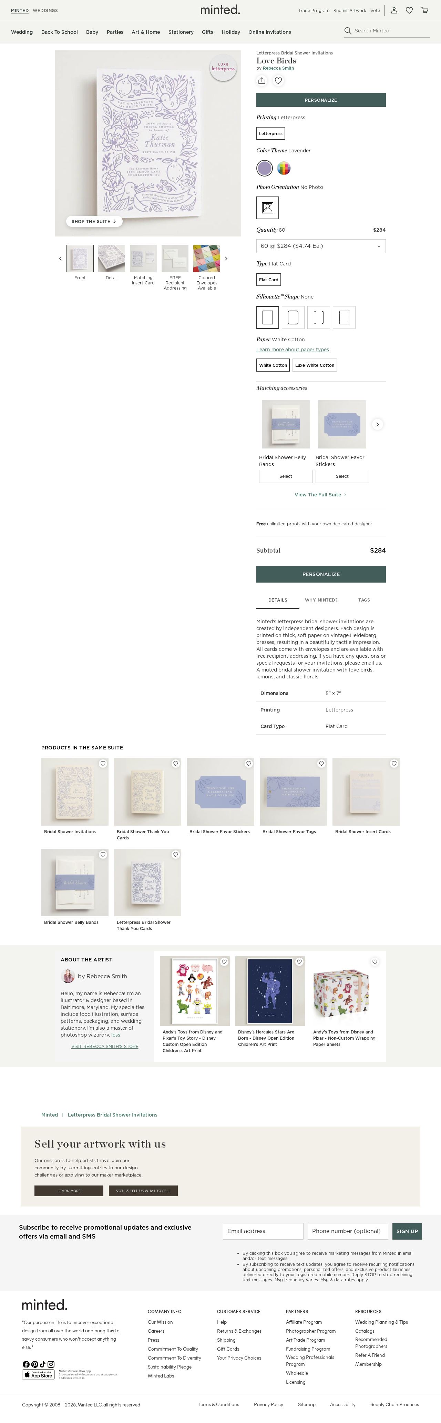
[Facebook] (26, 1364)
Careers (156, 1331)
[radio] (271, 133)
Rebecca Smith (278, 68)
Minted (49, 1115)
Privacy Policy (268, 1404)
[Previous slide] (60, 258)
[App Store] (38, 1377)
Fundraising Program (308, 1348)
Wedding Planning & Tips (381, 1322)
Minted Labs (161, 1375)
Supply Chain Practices (394, 1404)
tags (364, 600)
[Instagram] (51, 1364)
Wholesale (297, 1373)
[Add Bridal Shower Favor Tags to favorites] (321, 763)
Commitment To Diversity (174, 1357)
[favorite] (278, 80)
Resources (368, 1311)
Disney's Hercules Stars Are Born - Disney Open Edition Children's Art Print (266, 1038)
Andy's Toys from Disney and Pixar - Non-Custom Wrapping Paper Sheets (344, 1038)
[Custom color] (284, 168)
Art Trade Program (305, 1339)
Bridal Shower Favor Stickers (219, 831)
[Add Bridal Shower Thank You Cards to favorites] (176, 763)
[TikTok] (43, 1364)
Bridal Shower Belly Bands (71, 922)
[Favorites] (409, 10)
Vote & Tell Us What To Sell (143, 1191)
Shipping (226, 1339)
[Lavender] (264, 168)
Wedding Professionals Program (310, 1360)
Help (222, 1322)
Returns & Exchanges (239, 1331)
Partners (297, 1311)
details (278, 600)
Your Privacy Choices (239, 1357)
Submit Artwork (350, 10)
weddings (45, 10)
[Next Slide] (377, 424)
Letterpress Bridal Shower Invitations (112, 1115)
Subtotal (268, 550)
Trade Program (313, 10)
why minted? (321, 600)
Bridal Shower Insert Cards (363, 831)
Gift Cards (228, 1348)
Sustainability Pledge (170, 1366)
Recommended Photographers (371, 1342)
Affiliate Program (304, 1322)
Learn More (69, 1191)
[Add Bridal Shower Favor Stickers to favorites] (249, 763)
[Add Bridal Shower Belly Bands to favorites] (103, 854)
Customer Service (239, 1311)
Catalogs (365, 1331)
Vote (375, 10)
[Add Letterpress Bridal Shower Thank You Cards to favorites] (176, 854)
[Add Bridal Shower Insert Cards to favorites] (394, 763)
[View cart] (424, 10)
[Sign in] (394, 10)
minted (20, 10)
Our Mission (160, 1322)
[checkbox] (286, 476)
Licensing (296, 1382)
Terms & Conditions (218, 1404)
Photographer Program (311, 1331)
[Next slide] (226, 258)
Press (153, 1339)
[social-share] (261, 80)
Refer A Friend (370, 1355)
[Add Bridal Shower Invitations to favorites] (103, 763)
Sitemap (307, 1404)
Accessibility (343, 1404)
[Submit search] (348, 31)
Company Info (165, 1311)
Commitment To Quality (173, 1348)
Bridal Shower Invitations (70, 831)
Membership (368, 1364)
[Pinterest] (34, 1364)
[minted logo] (220, 9)
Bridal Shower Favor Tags (289, 831)
